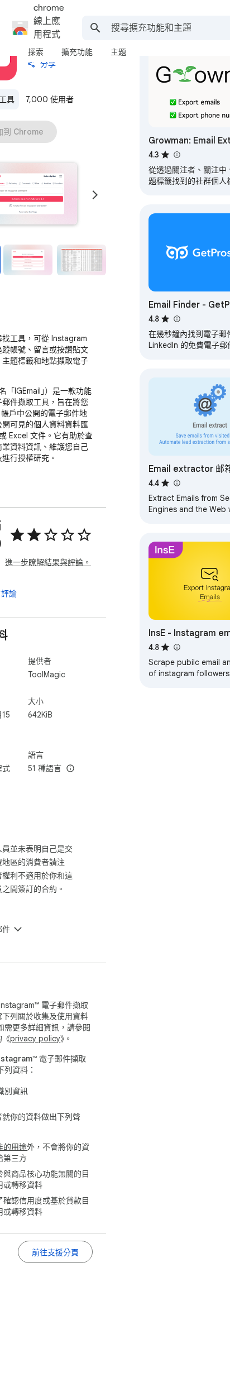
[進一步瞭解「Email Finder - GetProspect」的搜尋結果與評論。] (176, 318)
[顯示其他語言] (70, 769)
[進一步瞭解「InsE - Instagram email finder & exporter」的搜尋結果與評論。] (176, 647)
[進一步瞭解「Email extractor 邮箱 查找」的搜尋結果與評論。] (176, 483)
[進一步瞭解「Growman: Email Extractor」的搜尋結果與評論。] (176, 154)
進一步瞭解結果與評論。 (48, 562)
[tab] (35, 52)
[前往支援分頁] (55, 1251)
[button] (27, 260)
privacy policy (35, 1039)
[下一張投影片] (95, 195)
